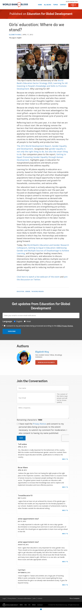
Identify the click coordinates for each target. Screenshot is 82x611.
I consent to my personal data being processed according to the (39, 326)
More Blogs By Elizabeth (46, 362)
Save (21, 438)
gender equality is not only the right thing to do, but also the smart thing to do (42, 151)
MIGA (34, 605)
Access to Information (24, 598)
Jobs (34, 598)
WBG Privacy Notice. (65, 326)
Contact (63, 4)
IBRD (21, 605)
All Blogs (47, 4)
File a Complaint (74, 598)
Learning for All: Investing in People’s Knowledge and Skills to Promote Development (42, 86)
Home (40, 4)
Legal (4, 598)
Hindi (28, 321)
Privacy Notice (39, 423)
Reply (64, 459)
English (19, 38)
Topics (55, 4)
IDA (25, 605)
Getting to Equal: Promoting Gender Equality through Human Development (41, 157)
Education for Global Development (49, 14)
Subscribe (12, 331)
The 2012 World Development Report (34, 146)
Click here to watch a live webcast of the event (38, 276)
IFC (29, 605)
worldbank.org (72, 1)
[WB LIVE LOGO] (73, 5)
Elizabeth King (15, 34)
